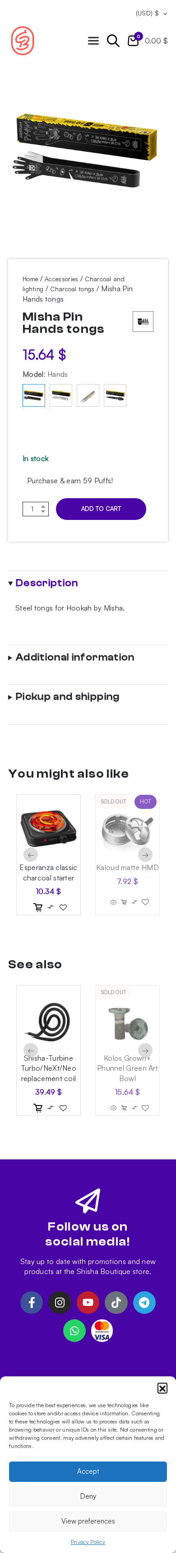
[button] (162, 1387)
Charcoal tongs (72, 289)
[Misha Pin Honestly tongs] (61, 395)
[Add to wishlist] (63, 907)
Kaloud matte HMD (127, 867)
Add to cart (101, 508)
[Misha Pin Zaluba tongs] (115, 395)
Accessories (61, 279)
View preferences (88, 1521)
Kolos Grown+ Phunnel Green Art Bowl (127, 1068)
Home (30, 279)
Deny (88, 1496)
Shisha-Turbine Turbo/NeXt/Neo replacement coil (48, 1068)
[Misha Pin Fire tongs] (88, 395)
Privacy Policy (88, 1542)
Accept (88, 1471)
